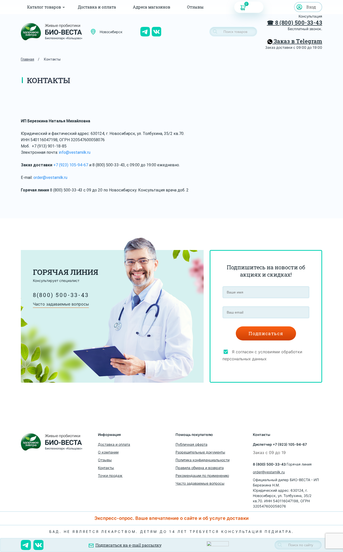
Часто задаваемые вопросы (61, 304)
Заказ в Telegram (297, 41)
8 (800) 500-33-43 (298, 22)
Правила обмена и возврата (200, 468)
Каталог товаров (44, 7)
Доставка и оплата (97, 7)
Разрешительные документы (200, 452)
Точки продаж (110, 475)
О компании (108, 452)
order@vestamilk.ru (50, 177)
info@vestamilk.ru (74, 152)
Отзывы (195, 7)
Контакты (106, 468)
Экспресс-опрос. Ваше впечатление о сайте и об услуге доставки (171, 518)
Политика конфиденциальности (203, 460)
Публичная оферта (191, 444)
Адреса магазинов (151, 7)
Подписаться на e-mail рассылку (128, 545)
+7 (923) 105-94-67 (70, 165)
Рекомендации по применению (202, 475)
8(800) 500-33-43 (61, 294)
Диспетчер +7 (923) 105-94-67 (280, 444)
